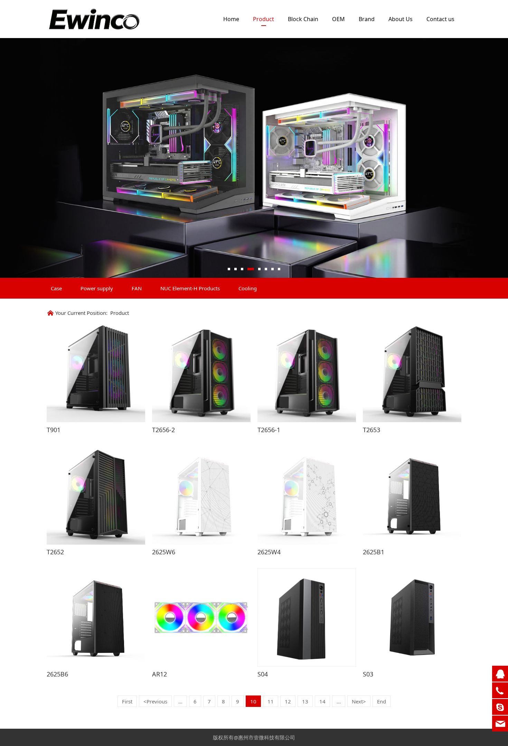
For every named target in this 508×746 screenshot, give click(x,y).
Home (231, 19)
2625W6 (163, 552)
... (180, 701)
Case (56, 288)
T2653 (371, 430)
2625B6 (57, 674)
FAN (137, 288)
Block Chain (303, 19)
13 (305, 701)
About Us (400, 19)
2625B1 (373, 552)
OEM (338, 19)
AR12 (159, 674)
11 (270, 701)
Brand (367, 19)
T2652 (55, 552)
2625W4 (269, 552)
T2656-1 (268, 430)
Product (263, 19)
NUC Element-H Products (190, 288)
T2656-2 (163, 430)
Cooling (247, 288)
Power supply (97, 288)
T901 (53, 430)
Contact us (440, 19)
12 (288, 701)
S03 (368, 674)
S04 (262, 674)
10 (253, 701)
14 (322, 701)
